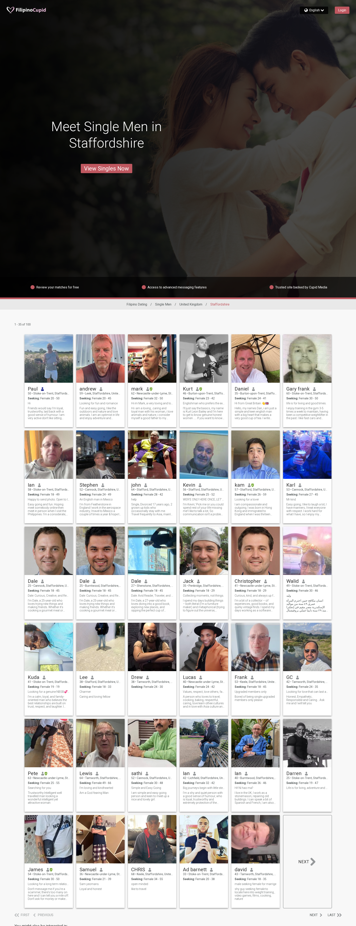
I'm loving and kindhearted (96, 788)
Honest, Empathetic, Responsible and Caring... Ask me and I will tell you (305, 700)
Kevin (189, 485)
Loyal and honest (91, 889)
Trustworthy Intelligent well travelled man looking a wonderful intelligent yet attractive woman (45, 797)
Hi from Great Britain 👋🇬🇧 (252, 403)
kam (240, 485)
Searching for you (39, 788)
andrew (88, 389)
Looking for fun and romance (99, 403)
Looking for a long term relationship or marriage (49, 884)
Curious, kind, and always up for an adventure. (255, 595)
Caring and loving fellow (95, 696)
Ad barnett (195, 869)
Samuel (88, 869)
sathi (136, 773)
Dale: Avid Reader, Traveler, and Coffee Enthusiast (152, 595)
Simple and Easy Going (146, 788)
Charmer (85, 691)
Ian (31, 485)
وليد (288, 595)
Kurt (188, 389)
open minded (139, 884)
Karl (290, 485)
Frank (241, 677)
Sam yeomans (89, 884)
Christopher (248, 581)
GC (289, 677)
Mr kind (291, 499)
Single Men (163, 304)
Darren (294, 773)
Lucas (189, 677)
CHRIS (138, 869)
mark (137, 389)
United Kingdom (190, 304)
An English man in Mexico (96, 499)
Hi (29, 403)
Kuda (33, 677)
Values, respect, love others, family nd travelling (204, 691)
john (136, 485)
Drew (137, 677)
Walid (292, 581)
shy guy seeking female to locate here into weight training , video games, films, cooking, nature (255, 893)
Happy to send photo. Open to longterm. (49, 499)
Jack (188, 581)
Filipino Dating (136, 304)
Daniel (242, 389)
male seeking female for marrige (255, 884)
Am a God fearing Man (94, 792)
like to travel (138, 889)
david (241, 869)
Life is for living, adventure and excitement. (307, 788)
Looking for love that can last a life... (307, 691)
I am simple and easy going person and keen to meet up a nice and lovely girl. (150, 796)
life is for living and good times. (306, 403)
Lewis (86, 773)
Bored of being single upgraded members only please (255, 698)
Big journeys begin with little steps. (204, 788)
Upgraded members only (251, 691)
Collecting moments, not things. (203, 595)
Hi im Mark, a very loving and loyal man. (152, 403)
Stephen (89, 485)
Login (342, 10)
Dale (33, 581)
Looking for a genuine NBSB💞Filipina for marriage (49, 691)
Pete (33, 773)
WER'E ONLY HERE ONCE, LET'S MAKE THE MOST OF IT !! (204, 499)
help (134, 499)
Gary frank (298, 389)
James (35, 869)
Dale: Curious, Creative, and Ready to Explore (49, 595)
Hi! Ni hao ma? (244, 788)
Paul (33, 389)
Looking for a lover (247, 499)
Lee (84, 677)
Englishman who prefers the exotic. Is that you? (204, 403)
